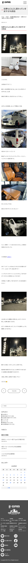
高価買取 (20, 529)
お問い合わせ (3, 529)
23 (24, 480)
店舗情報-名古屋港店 (14, 526)
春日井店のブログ (7, 416)
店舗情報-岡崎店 (4, 526)
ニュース (2, 527)
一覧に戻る (14, 391)
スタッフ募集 (3, 530)
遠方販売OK (12, 529)
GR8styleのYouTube (22, 527)
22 (21, 480)
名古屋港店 (7, 550)
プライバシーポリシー (22, 530)
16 (24, 477)
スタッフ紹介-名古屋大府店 (14, 521)
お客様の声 (20, 518)
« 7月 (8, 488)
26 (10, 482)
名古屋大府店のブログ (14, 16)
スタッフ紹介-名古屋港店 (5, 524)
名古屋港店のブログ (7, 424)
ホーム (3, 16)
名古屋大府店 (8, 540)
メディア (4, 421)
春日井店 (7, 536)
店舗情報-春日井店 (13, 523)
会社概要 (11, 530)
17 (3, 480)
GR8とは (2, 518)
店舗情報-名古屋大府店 (22, 524)
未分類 (4, 414)
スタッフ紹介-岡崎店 (22, 520)
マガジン (4, 430)
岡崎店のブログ (6, 422)
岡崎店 (6, 545)
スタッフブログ (12, 527)
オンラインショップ (21, 526)
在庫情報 (11, 518)
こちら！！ (9, 257)
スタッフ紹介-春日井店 (5, 520)
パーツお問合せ (7, 554)
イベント (4, 419)
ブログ (7, 16)
